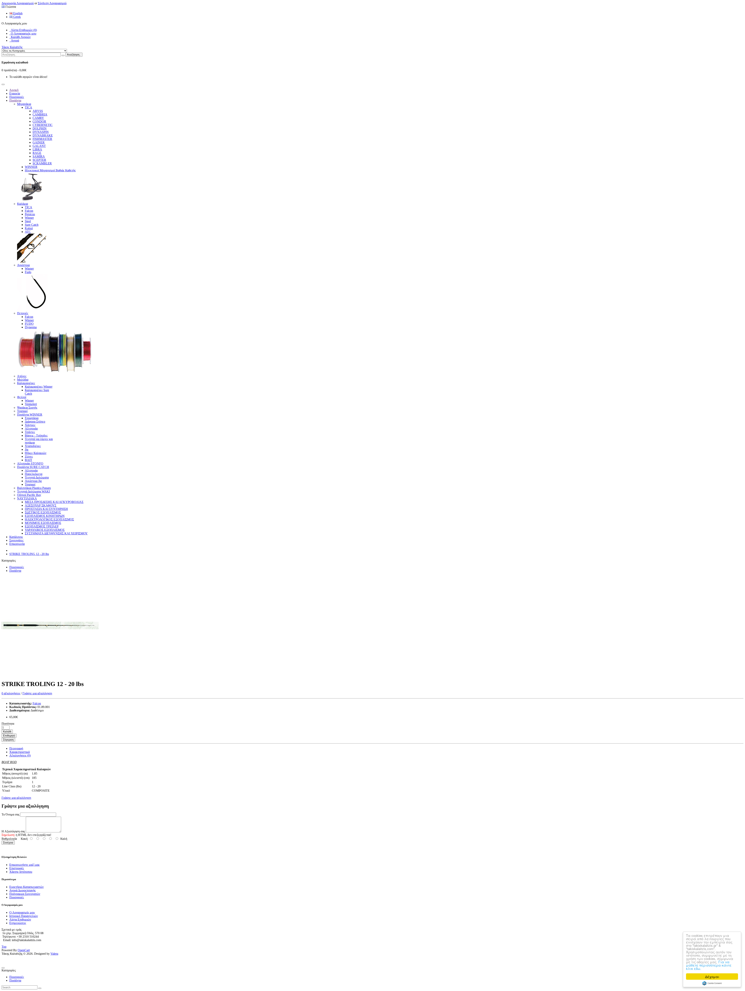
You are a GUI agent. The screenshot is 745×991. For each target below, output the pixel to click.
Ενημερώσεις (17, 923)
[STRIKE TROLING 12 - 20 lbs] (50, 674)
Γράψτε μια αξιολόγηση (37, 693)
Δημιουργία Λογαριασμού (18, 3)
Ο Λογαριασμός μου (22, 33)
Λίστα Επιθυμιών (20, 919)
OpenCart (24, 950)
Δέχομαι (712, 976)
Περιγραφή (16, 748)
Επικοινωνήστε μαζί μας (24, 864)
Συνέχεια (8, 842)
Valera (54, 953)
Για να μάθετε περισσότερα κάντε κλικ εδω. (708, 965)
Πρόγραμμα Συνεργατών (24, 893)
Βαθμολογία (9, 838)
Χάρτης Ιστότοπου (20, 871)
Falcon (37, 703)
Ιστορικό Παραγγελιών (23, 916)
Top (4, 946)
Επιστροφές (16, 868)
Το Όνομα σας (10, 814)
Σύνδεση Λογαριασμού (52, 3)
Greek (16, 16)
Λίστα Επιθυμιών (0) (23, 30)
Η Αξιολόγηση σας (13, 831)
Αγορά (14, 40)
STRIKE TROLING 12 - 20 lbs (29, 554)
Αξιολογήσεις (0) (20, 755)
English (17, 13)
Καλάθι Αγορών (20, 37)
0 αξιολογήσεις (11, 693)
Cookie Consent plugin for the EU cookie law (712, 983)
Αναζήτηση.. (74, 54)
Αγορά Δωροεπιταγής (22, 890)
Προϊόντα (15, 570)
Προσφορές (16, 567)
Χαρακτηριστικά (19, 752)
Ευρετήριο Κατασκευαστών (26, 887)
